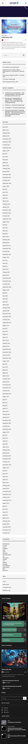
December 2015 (7, 456)
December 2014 (7, 491)
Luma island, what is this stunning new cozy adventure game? (12, 624)
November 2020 (7, 281)
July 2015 (5, 470)
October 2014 (6, 497)
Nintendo (5, 553)
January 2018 (6, 382)
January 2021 (6, 275)
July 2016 (5, 435)
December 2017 (7, 384)
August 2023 (6, 186)
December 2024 (7, 139)
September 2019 (7, 322)
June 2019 (5, 331)
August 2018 (6, 361)
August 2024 (6, 150)
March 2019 (6, 340)
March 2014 (6, 518)
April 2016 (5, 444)
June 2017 (5, 402)
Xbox (4, 568)
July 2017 (5, 399)
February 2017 (6, 414)
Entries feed (6, 584)
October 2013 (6, 533)
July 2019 (5, 328)
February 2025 (6, 133)
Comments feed (7, 587)
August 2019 (6, 325)
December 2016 (7, 420)
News (4, 551)
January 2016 (6, 453)
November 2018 (7, 352)
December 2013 (7, 527)
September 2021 (7, 254)
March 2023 (6, 201)
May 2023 (5, 195)
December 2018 (7, 349)
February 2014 (6, 521)
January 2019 (6, 346)
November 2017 (7, 387)
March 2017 (6, 411)
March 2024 (6, 165)
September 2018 (7, 358)
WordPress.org (6, 590)
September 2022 (7, 219)
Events (4, 547)
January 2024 (6, 171)
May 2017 (5, 405)
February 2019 (6, 343)
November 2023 (7, 177)
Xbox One (5, 570)
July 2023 (5, 189)
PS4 (4, 561)
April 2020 (5, 302)
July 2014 (5, 506)
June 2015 (5, 473)
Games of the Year (6, 669)
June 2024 (5, 156)
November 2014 (7, 494)
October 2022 (6, 216)
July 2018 (5, 364)
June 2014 (5, 509)
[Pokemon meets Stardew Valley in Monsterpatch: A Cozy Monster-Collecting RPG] (4, 728)
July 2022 (5, 225)
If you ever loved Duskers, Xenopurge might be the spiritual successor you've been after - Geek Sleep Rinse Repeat (15, 112)
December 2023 (7, 174)
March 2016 (6, 447)
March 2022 (6, 236)
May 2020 (5, 299)
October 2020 (6, 284)
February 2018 (6, 379)
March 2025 (6, 130)
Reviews (5, 562)
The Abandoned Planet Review (11, 616)
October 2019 (6, 319)
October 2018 (6, 355)
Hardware (5, 548)
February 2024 (6, 168)
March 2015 (6, 482)
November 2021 (7, 248)
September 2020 (7, 287)
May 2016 (5, 441)
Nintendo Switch (7, 554)
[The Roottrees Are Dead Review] (4, 722)
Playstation (5, 557)
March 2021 (6, 269)
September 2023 (7, 183)
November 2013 (7, 530)
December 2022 (7, 210)
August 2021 (6, 257)
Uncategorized (6, 565)
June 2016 (5, 438)
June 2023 (5, 192)
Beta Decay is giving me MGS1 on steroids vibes (13, 76)
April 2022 (5, 233)
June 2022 (5, 227)
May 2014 (5, 512)
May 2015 (5, 476)
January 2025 (6, 136)
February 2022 (6, 239)
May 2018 (5, 370)
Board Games (6, 543)
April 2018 (5, 373)
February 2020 (6, 307)
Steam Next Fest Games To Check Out (11, 680)
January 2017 (6, 417)
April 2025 (5, 127)
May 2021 (5, 263)
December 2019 (7, 313)
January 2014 (6, 524)
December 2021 (7, 245)
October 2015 (6, 462)
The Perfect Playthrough (9, 79)
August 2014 (6, 503)
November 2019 (7, 316)
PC (3, 556)
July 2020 (5, 293)
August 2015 (6, 467)
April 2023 (5, 198)
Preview (5, 559)
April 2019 (5, 337)
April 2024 (5, 162)
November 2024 (7, 142)
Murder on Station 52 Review (10, 629)
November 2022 (7, 213)
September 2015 (7, 464)
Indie (4, 550)
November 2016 (7, 423)
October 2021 (6, 251)
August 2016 (6, 432)
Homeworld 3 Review (8, 635)
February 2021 (6, 272)
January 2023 (6, 207)
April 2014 (5, 515)
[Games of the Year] (14, 658)
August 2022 (6, 222)
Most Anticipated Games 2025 (10, 81)
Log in (4, 581)
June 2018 (5, 367)
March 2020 (6, 305)
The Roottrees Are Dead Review (11, 67)
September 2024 (7, 148)
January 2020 (6, 310)
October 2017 (6, 390)
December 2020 (7, 278)
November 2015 (7, 459)
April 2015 (5, 479)
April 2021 (5, 266)
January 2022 (6, 242)
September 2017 (7, 393)
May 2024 (5, 159)
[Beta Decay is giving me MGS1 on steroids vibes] (4, 736)
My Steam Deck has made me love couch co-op (14, 95)
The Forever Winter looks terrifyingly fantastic (14, 101)
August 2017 (6, 396)
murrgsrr (6, 39)
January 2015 (6, 488)
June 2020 (5, 296)
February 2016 (6, 450)
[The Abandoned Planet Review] (14, 611)
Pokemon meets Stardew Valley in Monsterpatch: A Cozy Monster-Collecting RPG (13, 71)
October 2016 (6, 426)
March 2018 (6, 376)
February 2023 (6, 204)
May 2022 (5, 230)
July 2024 (5, 153)
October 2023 (6, 180)
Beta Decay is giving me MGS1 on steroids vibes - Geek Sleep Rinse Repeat (13, 100)
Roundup (5, 564)
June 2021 (5, 260)
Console (5, 545)
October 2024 (6, 145)
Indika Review (6, 640)
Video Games (4, 35)
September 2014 (7, 500)
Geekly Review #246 (7, 37)
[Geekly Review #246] (14, 26)
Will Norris (7, 105)
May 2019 (5, 334)
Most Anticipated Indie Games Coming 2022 (12, 686)
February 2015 (6, 485)
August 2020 (6, 290)
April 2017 (5, 408)
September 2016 (7, 429)
